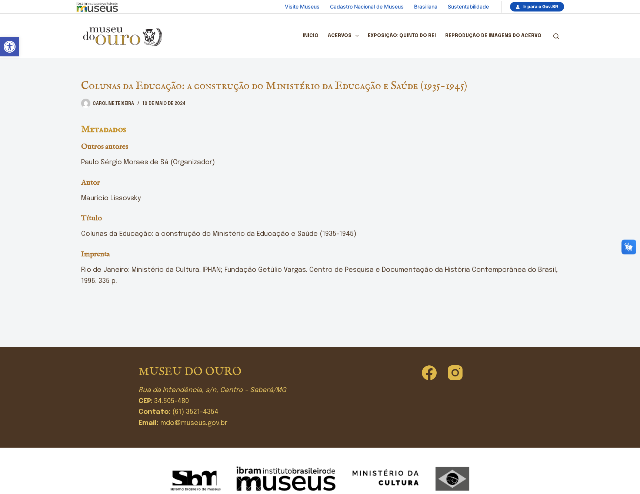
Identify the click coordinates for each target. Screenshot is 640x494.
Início (311, 35)
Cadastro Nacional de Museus (367, 6)
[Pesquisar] (556, 36)
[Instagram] (455, 372)
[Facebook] (429, 372)
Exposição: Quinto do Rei (402, 35)
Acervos (339, 35)
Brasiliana (425, 6)
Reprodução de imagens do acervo (493, 35)
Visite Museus (302, 6)
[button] (9, 46)
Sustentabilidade (468, 6)
